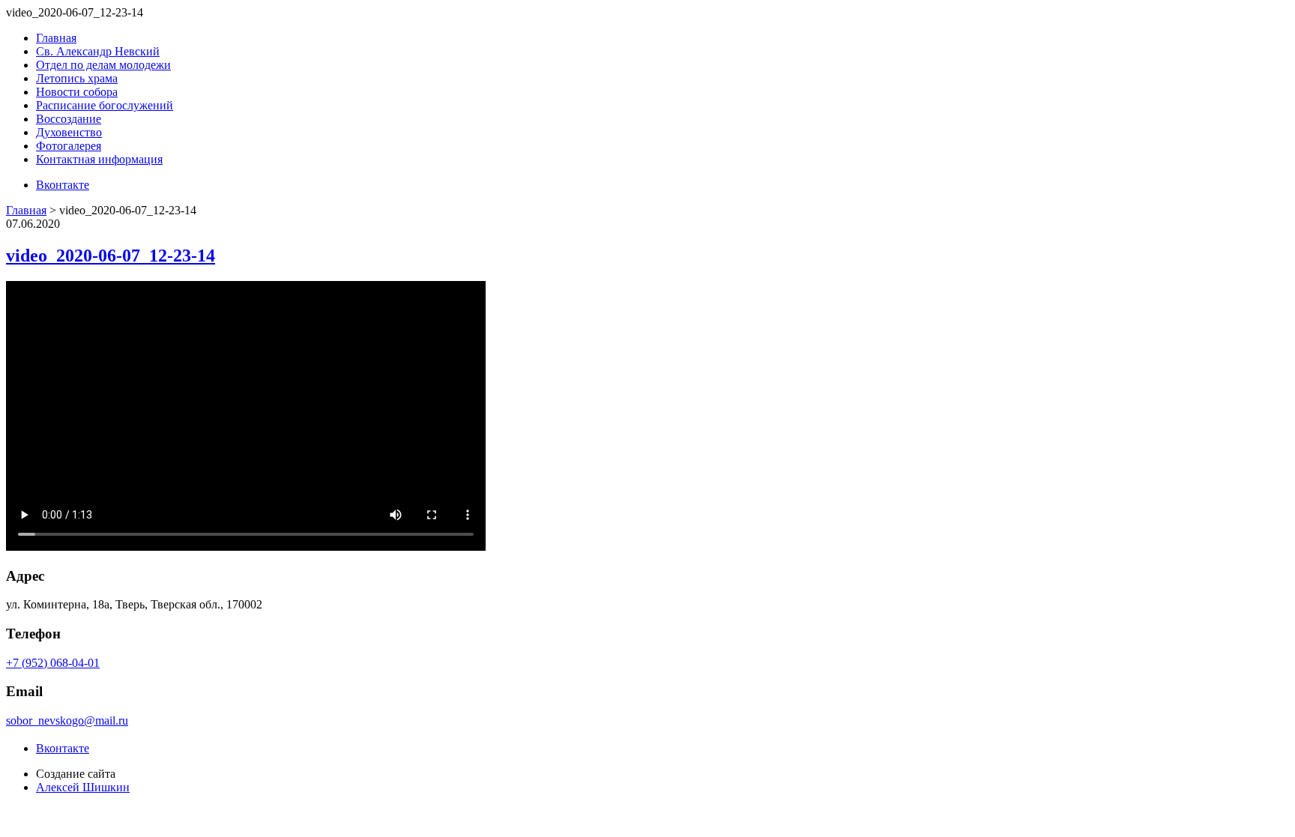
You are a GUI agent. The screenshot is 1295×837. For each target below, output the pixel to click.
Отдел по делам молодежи (103, 64)
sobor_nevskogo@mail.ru (67, 720)
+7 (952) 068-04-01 (53, 662)
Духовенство (69, 132)
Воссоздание (68, 118)
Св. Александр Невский (98, 51)
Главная (56, 37)
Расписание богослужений (104, 105)
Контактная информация (99, 159)
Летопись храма (77, 78)
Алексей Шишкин (83, 787)
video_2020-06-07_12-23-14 (110, 255)
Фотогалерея (68, 145)
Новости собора (77, 91)
